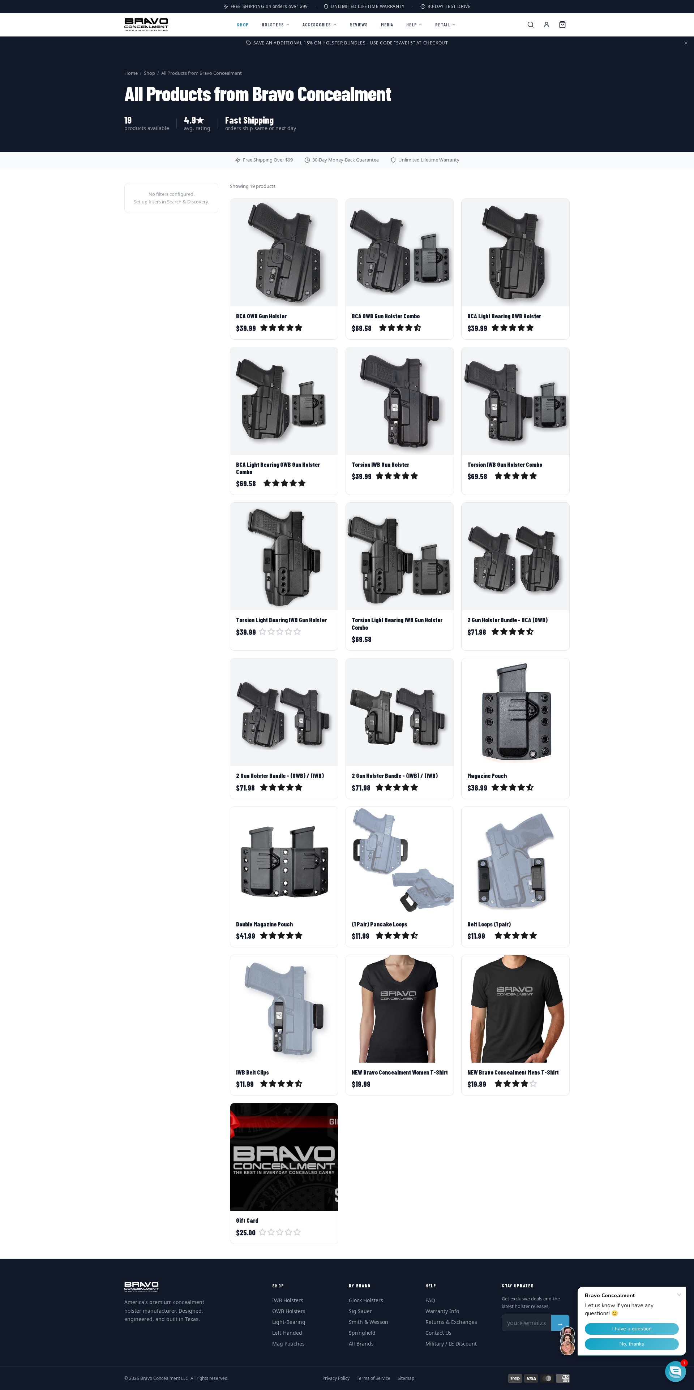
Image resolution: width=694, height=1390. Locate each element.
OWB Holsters (288, 1311)
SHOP (243, 24)
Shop (149, 73)
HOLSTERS (273, 24)
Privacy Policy (336, 1378)
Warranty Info (442, 1311)
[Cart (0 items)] (562, 24)
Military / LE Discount (451, 1343)
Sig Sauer (360, 1311)
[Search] (530, 24)
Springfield (362, 1332)
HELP (411, 24)
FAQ (430, 1300)
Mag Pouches (288, 1343)
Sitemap (406, 1378)
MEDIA (387, 24)
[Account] (546, 24)
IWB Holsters (287, 1300)
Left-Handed (287, 1332)
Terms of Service (373, 1378)
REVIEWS (359, 24)
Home (131, 73)
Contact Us (438, 1332)
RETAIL (442, 24)
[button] (281, 328)
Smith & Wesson (368, 1321)
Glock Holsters (366, 1300)
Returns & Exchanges (451, 1321)
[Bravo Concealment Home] (146, 24)
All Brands (361, 1343)
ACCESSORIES (317, 24)
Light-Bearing (288, 1321)
